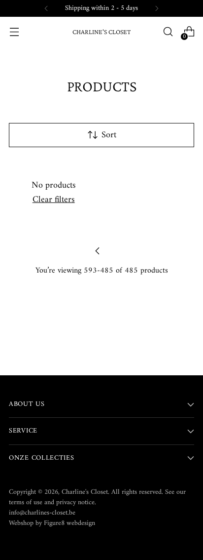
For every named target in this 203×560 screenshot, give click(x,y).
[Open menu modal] (14, 32)
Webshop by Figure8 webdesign (52, 523)
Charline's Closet (85, 492)
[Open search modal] (168, 32)
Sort (109, 135)
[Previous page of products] (97, 251)
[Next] (157, 8)
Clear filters (54, 199)
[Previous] (46, 8)
